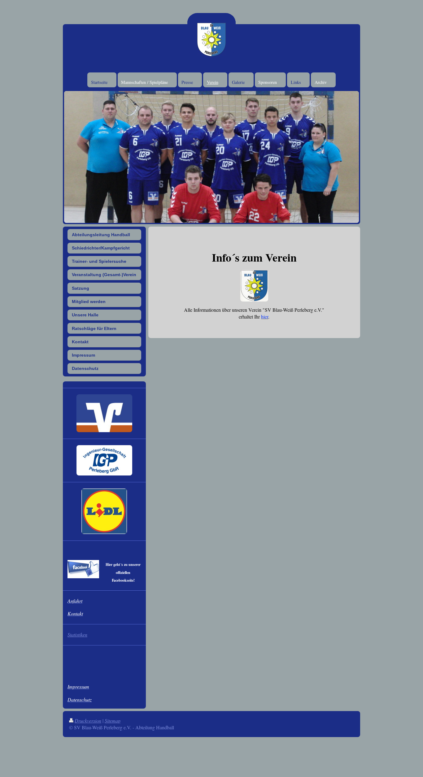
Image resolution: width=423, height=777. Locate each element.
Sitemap (112, 720)
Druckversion (88, 720)
